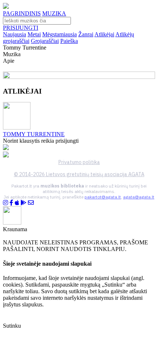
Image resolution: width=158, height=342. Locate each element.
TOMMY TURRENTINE (34, 134)
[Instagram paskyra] (5, 203)
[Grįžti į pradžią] (6, 7)
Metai (34, 34)
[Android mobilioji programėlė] (23, 203)
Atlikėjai (104, 34)
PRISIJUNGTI (20, 28)
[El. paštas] (31, 203)
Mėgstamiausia (59, 34)
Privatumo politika (79, 162)
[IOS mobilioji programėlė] (17, 203)
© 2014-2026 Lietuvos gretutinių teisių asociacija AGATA (79, 174)
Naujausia (14, 34)
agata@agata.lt (138, 197)
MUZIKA (54, 13)
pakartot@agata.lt (103, 197)
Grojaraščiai (45, 41)
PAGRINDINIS (22, 13)
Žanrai (85, 34)
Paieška (69, 41)
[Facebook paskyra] (11, 203)
